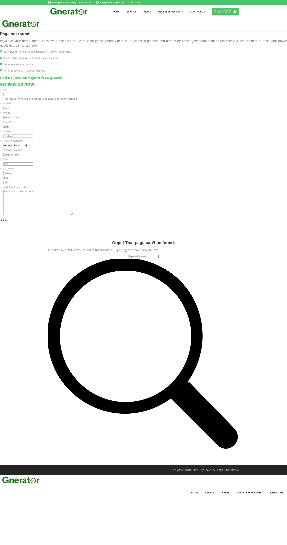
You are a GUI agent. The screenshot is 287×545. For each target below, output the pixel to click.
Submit (4, 220)
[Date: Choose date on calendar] (283, 183)
